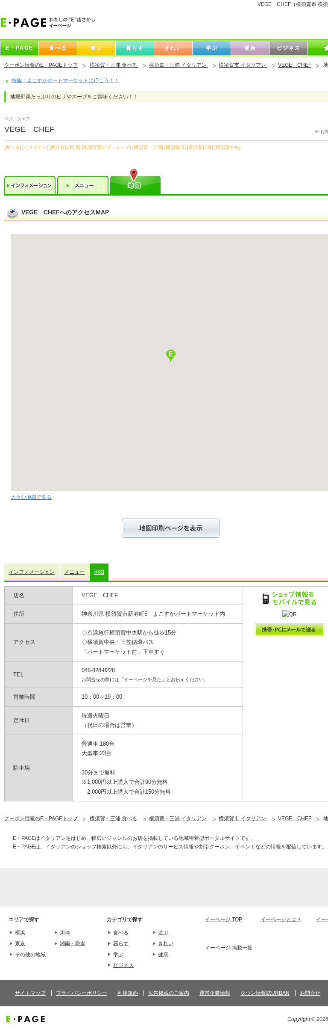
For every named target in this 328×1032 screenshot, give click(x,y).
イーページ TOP (223, 919)
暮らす (121, 943)
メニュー (74, 572)
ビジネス (123, 965)
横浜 (20, 933)
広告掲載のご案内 (168, 993)
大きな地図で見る (31, 497)
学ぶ (118, 955)
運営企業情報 (214, 993)
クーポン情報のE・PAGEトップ (41, 65)
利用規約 (127, 993)
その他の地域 (30, 955)
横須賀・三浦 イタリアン (178, 65)
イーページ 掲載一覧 (228, 948)
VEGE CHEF (294, 65)
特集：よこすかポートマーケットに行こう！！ (65, 80)
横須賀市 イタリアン (243, 65)
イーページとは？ (281, 919)
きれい (165, 943)
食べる (121, 933)
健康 (163, 955)
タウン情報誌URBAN (265, 993)
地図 (99, 572)
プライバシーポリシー (81, 993)
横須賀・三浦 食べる (114, 65)
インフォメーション (32, 572)
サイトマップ (30, 993)
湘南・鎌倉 (72, 943)
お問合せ (310, 993)
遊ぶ (163, 933)
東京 (20, 943)
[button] (170, 356)
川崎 (65, 933)
